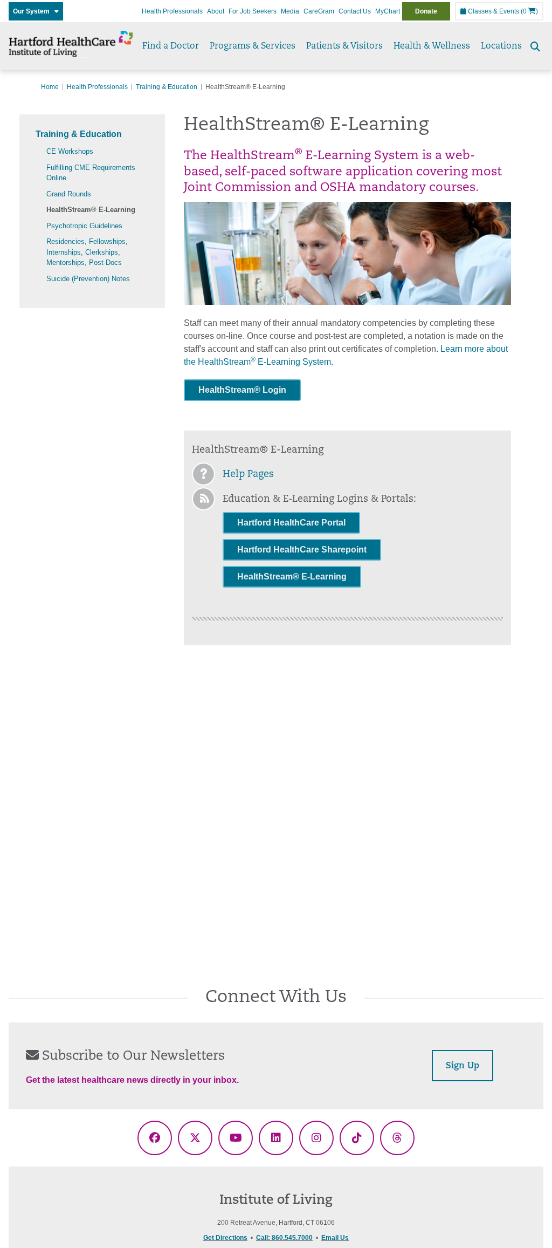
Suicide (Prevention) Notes (88, 279)
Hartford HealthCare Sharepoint (302, 549)
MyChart (387, 11)
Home (50, 87)
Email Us (335, 1238)
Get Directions (225, 1238)
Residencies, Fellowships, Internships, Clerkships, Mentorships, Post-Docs (87, 252)
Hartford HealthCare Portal (291, 522)
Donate (426, 11)
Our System (33, 11)
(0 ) (529, 11)
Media (290, 11)
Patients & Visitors (344, 46)
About (215, 11)
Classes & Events (492, 11)
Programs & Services (252, 46)
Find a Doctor (170, 46)
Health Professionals (172, 11)
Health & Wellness (432, 46)
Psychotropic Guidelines (84, 226)
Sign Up (462, 1066)
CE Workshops (69, 151)
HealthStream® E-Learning (90, 210)
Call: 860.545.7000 (284, 1238)
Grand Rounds (68, 194)
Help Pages (248, 475)
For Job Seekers (253, 11)
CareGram (318, 11)
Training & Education (166, 87)
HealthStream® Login (242, 389)
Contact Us (355, 11)
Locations (501, 46)
